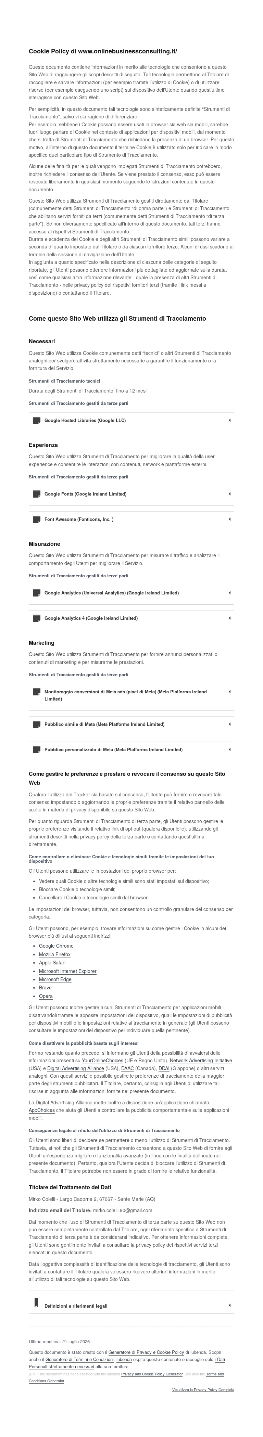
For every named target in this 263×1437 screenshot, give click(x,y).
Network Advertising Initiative (201, 1060)
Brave (45, 987)
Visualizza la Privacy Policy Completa (203, 1390)
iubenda (124, 1359)
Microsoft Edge (55, 979)
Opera (46, 995)
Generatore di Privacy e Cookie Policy (146, 1352)
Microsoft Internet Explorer (68, 970)
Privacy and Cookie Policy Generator (152, 1373)
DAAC (127, 1068)
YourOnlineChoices (102, 1060)
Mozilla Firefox (55, 954)
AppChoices (42, 1109)
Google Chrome (56, 945)
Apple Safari (52, 962)
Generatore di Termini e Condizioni (80, 1359)
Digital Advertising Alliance (75, 1068)
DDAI (164, 1068)
